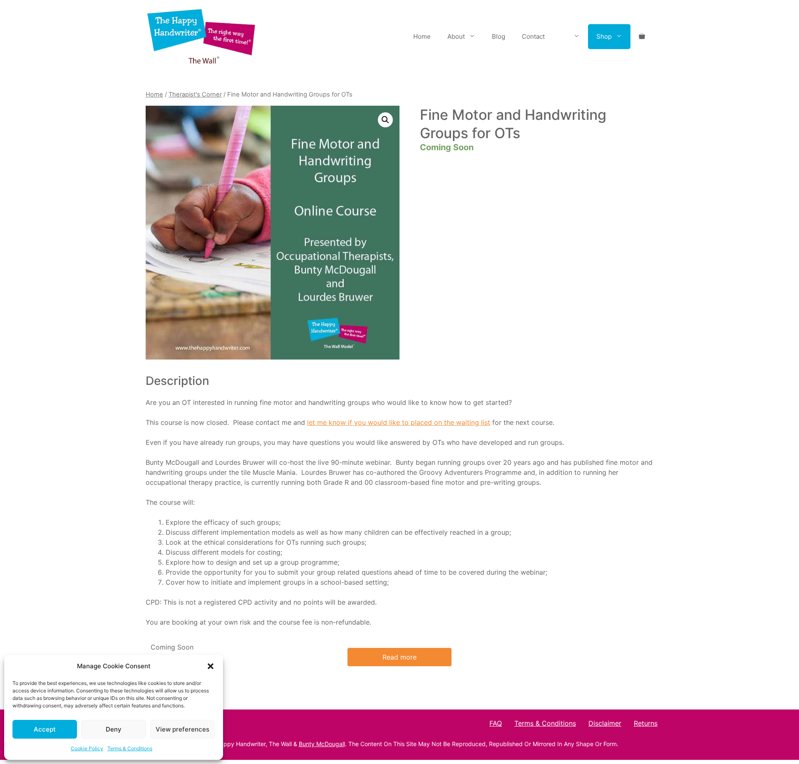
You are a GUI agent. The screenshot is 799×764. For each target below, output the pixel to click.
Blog (498, 36)
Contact (533, 36)
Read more (399, 657)
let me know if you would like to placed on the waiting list (398, 422)
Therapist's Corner (195, 94)
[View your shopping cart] (641, 36)
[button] (210, 666)
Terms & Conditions (129, 748)
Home (422, 36)
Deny (114, 729)
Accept (45, 729)
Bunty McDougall (322, 743)
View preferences (182, 729)
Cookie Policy (87, 748)
